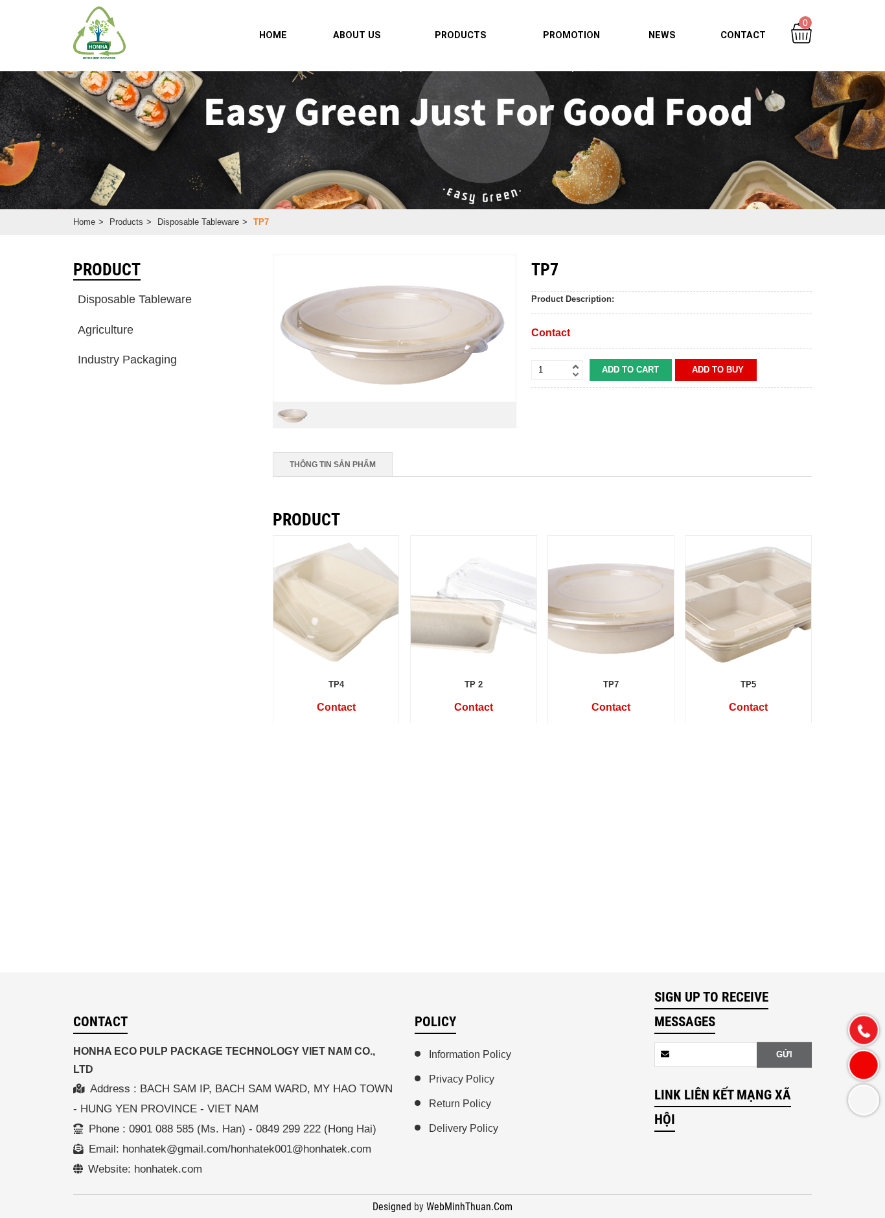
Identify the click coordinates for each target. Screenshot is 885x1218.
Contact (743, 35)
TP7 (611, 684)
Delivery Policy (463, 1128)
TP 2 (474, 684)
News (662, 35)
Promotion (571, 35)
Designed (393, 1207)
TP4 (336, 684)
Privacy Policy (461, 1079)
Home (273, 35)
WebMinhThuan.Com (469, 1207)
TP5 (748, 684)
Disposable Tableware (198, 222)
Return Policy (460, 1103)
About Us (357, 35)
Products (461, 35)
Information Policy (470, 1054)
